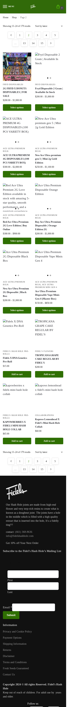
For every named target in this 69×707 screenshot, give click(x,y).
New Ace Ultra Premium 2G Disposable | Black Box (16, 292)
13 (24, 43)
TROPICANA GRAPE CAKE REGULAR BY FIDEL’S (47, 359)
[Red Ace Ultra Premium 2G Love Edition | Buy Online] (17, 197)
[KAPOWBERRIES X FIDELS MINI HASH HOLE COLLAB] (17, 397)
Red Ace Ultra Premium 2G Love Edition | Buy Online (16, 225)
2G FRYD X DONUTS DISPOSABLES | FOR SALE (15, 92)
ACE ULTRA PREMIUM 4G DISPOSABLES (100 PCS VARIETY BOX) (16, 159)
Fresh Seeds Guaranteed (16, 668)
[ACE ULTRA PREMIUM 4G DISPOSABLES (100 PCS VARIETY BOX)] (17, 131)
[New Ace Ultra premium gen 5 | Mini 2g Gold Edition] (49, 131)
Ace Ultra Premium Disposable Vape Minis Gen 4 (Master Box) (47, 295)
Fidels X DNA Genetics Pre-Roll (15, 359)
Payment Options (12, 637)
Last (9, 592)
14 (33, 43)
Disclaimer (9, 656)
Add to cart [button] (17, 374)
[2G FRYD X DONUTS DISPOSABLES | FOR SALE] (17, 67)
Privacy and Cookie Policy (17, 631)
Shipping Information (14, 643)
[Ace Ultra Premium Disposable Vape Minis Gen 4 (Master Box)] (49, 264)
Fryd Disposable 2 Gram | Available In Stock (49, 90)
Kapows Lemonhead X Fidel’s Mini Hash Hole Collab (47, 423)
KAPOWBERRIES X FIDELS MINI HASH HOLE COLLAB (14, 425)
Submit (11, 615)
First (10, 580)
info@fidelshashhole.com (20, 536)
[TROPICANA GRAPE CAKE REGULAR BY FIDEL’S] (49, 333)
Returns (7, 650)
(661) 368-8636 (23, 531)
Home (5, 17)
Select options (17, 107)
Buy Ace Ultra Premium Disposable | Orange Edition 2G (48, 225)
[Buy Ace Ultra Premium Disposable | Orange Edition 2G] (49, 197)
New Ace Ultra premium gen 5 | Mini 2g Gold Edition (48, 159)
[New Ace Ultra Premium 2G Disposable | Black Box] (17, 264)
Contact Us (9, 674)
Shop (14, 17)
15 (42, 43)
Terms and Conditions (15, 662)
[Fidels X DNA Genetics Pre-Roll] (17, 333)
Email (7, 607)
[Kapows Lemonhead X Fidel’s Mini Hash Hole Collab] (49, 397)
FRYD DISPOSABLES (13, 84)
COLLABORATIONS (44, 415)
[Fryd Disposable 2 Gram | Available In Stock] (49, 67)
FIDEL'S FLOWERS (44, 351)
